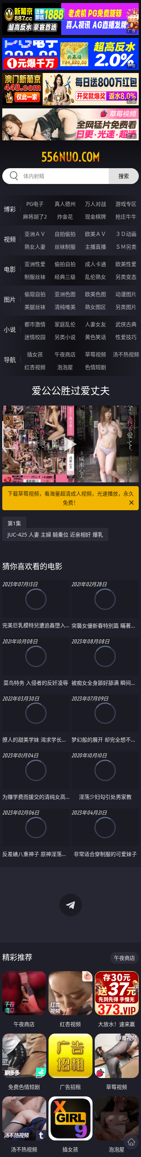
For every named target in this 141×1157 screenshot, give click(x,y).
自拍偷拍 (65, 233)
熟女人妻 (34, 246)
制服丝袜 (34, 276)
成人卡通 (95, 264)
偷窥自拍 (34, 294)
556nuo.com (70, 156)
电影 (10, 269)
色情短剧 (95, 367)
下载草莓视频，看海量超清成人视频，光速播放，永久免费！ (71, 498)
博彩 (10, 209)
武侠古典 (125, 324)
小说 (10, 329)
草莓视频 (95, 354)
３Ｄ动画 (125, 233)
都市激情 (34, 324)
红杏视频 (34, 367)
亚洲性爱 (34, 264)
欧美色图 (95, 294)
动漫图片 (125, 294)
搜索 (123, 175)
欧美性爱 (125, 264)
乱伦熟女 (95, 276)
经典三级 (65, 276)
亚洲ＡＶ (34, 233)
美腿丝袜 (34, 306)
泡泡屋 (65, 367)
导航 (10, 360)
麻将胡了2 (35, 216)
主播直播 (95, 246)
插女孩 (35, 354)
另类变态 (125, 276)
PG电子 (35, 203)
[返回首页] (131, 1141)
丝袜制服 (65, 246)
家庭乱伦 (65, 324)
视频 (10, 239)
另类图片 (125, 306)
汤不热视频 (126, 354)
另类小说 (65, 337)
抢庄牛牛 (125, 216)
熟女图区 (95, 306)
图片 (10, 299)
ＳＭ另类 (125, 246)
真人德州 (65, 203)
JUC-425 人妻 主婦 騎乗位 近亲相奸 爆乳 (55, 534)
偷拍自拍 (65, 264)
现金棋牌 (95, 216)
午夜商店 (65, 354)
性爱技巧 (125, 337)
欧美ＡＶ (95, 233)
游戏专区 (125, 203)
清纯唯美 (65, 306)
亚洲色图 (65, 294)
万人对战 (95, 203)
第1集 (14, 523)
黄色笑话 (95, 337)
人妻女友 (95, 324)
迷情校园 (34, 337)
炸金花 (65, 216)
